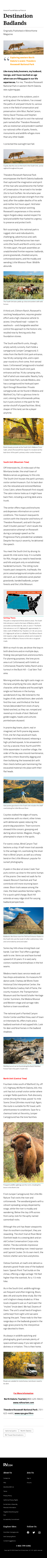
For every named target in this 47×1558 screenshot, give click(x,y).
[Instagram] (39, 1532)
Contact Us (6, 1478)
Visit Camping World (9, 1536)
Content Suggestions (9, 1541)
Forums (29, 1482)
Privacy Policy (7, 1495)
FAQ (4, 1482)
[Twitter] (34, 1532)
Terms (5, 1491)
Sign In (29, 1478)
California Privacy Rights (10, 1500)
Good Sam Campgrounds (10, 1532)
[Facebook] (28, 1532)
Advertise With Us (8, 1487)
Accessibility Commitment (11, 1519)
